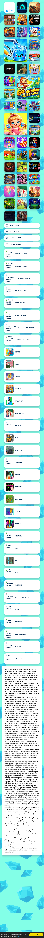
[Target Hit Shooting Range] (22, 203)
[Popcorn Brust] (22, 142)
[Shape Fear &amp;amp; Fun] (9, 81)
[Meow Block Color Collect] (9, 105)
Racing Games (21, 266)
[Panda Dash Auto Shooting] (34, 105)
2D (16, 560)
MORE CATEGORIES (24, 340)
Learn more (21, 936)
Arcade (18, 425)
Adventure (19, 413)
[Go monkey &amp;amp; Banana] (28, 87)
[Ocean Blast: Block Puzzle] (34, 44)
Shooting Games (23, 278)
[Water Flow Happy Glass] (15, 50)
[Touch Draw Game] (22, 32)
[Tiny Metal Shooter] (9, 167)
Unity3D (18, 462)
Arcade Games (21, 290)
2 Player (18, 622)
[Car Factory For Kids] (34, 56)
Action (18, 646)
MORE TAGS (19, 658)
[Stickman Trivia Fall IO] (34, 154)
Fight (17, 609)
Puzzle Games (21, 303)
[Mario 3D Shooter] (34, 142)
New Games (12, 225)
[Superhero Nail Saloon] (9, 191)
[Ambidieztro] (22, 7)
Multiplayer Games (26, 327)
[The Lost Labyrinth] (22, 69)
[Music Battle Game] (34, 203)
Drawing (18, 487)
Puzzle (18, 524)
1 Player (18, 536)
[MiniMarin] (34, 167)
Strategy (19, 401)
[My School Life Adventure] (22, 191)
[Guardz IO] (22, 216)
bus (16, 438)
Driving (18, 450)
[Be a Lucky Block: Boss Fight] (9, 154)
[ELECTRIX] (34, 118)
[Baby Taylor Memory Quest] (15, 124)
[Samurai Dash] (34, 19)
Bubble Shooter (22, 597)
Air (16, 573)
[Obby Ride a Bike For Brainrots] (22, 154)
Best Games (12, 231)
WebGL (17, 474)
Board (17, 352)
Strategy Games (21, 315)
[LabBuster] (22, 105)
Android (18, 585)
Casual (18, 376)
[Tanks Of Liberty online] (9, 216)
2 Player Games (21, 634)
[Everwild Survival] (22, 167)
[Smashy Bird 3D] (9, 93)
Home (9, 5)
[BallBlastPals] (34, 179)
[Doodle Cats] (34, 32)
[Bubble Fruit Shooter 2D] (9, 142)
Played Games (13, 244)
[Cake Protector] (9, 32)
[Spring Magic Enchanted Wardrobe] (34, 191)
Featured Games (14, 238)
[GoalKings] (34, 130)
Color (17, 511)
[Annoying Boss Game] (34, 69)
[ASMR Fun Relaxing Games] (9, 19)
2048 (17, 548)
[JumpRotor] (9, 179)
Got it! (36, 935)
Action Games (21, 254)
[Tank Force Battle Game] (34, 7)
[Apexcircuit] (9, 69)
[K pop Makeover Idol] (22, 179)
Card (17, 364)
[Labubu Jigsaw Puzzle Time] (22, 19)
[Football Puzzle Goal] (9, 203)
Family (18, 389)
